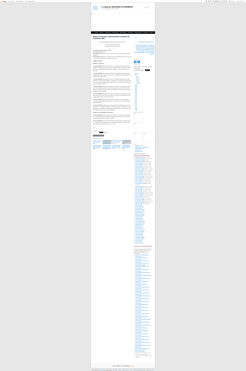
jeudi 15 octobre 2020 (139, 201)
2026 (136, 74)
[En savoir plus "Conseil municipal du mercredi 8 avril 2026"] (138, 132)
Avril (137, 79)
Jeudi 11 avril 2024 (139, 173)
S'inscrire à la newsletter (98, 135)
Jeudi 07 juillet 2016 (139, 233)
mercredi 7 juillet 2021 (139, 195)
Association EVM (138, 145)
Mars (137, 80)
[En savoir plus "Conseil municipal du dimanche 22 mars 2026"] (138, 141)
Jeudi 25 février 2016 (139, 236)
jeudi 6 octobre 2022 (139, 186)
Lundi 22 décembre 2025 (140, 161)
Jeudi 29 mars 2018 (139, 218)
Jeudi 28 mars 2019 (139, 208)
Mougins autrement (100, 370)
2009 (136, 108)
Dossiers (101, 32)
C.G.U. (131, 370)
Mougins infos (115, 32)
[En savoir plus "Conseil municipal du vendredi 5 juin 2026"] (138, 122)
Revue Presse (108, 32)
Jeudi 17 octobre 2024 (139, 170)
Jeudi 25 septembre (139, 163)
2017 (136, 96)
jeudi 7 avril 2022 (138, 189)
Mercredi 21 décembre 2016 (140, 349)
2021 (136, 91)
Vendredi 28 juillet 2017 (139, 224)
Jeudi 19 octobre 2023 (139, 177)
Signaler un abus (125, 370)
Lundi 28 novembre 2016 (140, 230)
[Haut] (94, 127)
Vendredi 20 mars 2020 (139, 209)
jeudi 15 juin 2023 (138, 179)
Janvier (137, 83)
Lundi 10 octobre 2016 (139, 231)
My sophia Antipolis (139, 151)
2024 (136, 86)
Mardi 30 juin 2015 (138, 240)
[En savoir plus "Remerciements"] (148, 141)
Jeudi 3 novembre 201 (139, 351)
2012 (136, 104)
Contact (151, 32)
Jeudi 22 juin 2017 (138, 225)
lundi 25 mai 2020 (138, 205)
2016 (136, 98)
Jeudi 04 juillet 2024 (139, 171)
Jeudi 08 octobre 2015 (139, 238)
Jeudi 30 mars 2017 (139, 227)
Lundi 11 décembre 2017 (140, 221)
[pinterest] (210, 1)
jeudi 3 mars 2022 (138, 190)
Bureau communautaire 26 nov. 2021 (142, 348)
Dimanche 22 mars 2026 (140, 160)
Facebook (135, 62)
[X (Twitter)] (208, 1)
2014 (136, 101)
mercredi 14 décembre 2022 (140, 183)
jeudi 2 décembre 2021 (139, 192)
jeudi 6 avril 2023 (138, 180)
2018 (136, 95)
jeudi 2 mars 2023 (138, 182)
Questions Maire (123, 32)
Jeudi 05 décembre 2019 (140, 211)
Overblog (132, 365)
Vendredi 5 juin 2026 (139, 157)
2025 (136, 85)
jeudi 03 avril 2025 (138, 166)
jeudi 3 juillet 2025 (138, 164)
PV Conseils (130, 32)
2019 (136, 93)
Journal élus (145, 32)
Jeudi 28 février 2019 (139, 212)
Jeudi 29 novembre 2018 (140, 214)
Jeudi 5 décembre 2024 (139, 168)
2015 (136, 99)
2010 (136, 107)
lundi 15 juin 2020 (138, 203)
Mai (137, 77)
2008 (136, 109)
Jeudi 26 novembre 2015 (140, 237)
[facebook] (206, 1)
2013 (136, 102)
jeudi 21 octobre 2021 (139, 193)
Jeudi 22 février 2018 (139, 219)
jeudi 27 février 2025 (139, 167)
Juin (137, 76)
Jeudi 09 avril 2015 (139, 241)
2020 (136, 92)
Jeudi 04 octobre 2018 (139, 215)
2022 (136, 89)
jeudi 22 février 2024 (139, 174)
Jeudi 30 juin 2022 (138, 187)
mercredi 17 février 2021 (140, 198)
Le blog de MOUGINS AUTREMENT (117, 7)
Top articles (115, 370)
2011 (136, 105)
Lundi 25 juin (137, 217)
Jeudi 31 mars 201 (138, 234)
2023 (136, 88)
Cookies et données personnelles (139, 370)
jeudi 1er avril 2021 (139, 196)
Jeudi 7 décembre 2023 (139, 176)
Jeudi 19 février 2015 (139, 243)
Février (137, 82)
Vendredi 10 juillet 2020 (139, 202)
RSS (138, 62)
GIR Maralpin (137, 150)
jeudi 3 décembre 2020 (139, 199)
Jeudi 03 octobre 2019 (139, 206)
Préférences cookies (150, 370)
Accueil (96, 32)
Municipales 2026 (138, 32)
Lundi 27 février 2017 (139, 228)
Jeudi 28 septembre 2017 (140, 222)
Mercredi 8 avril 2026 (139, 158)
